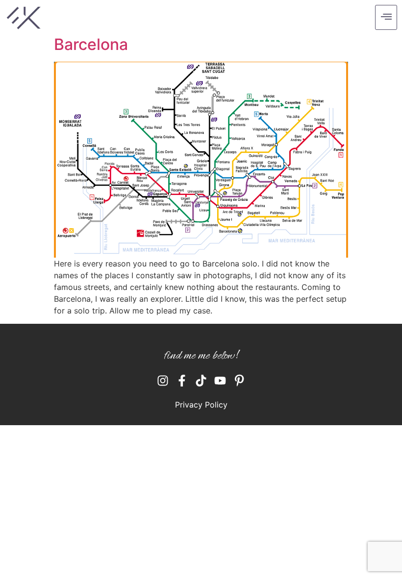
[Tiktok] (201, 380)
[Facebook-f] (182, 380)
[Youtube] (220, 380)
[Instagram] (162, 380)
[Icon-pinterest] (239, 380)
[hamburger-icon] (386, 17)
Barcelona (91, 44)
